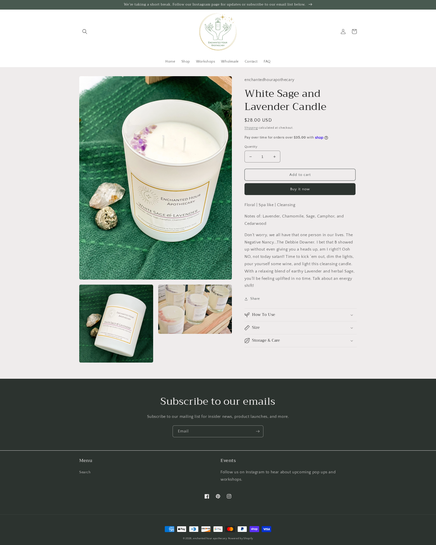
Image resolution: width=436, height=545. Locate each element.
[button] (84, 31)
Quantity (250, 146)
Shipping (251, 127)
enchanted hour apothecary (210, 538)
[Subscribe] (257, 431)
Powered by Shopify (240, 538)
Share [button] (255, 299)
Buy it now (300, 189)
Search (85, 472)
